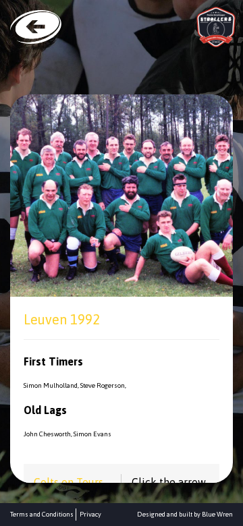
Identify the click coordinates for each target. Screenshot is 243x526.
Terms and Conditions (42, 514)
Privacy (90, 514)
